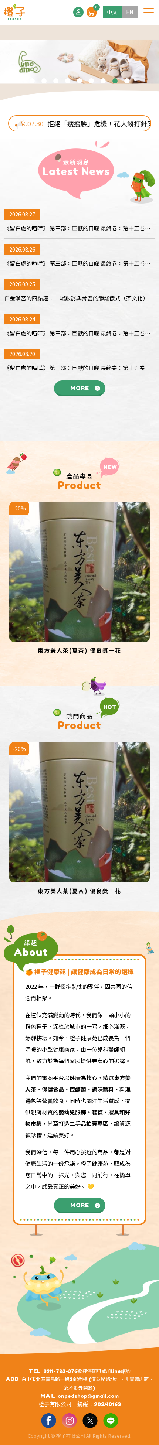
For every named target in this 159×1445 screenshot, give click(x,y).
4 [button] (67, 80)
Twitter (90, 1420)
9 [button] (126, 80)
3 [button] (55, 80)
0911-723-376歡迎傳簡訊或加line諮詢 (87, 1371)
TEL (34, 1370)
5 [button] (79, 80)
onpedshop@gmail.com (88, 1396)
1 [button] (32, 80)
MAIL (47, 1395)
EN (129, 12)
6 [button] (91, 80)
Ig (69, 1420)
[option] (79, 64)
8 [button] (115, 80)
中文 (112, 12)
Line (110, 1420)
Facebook (48, 1420)
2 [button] (44, 80)
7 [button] (103, 80)
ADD (12, 1379)
